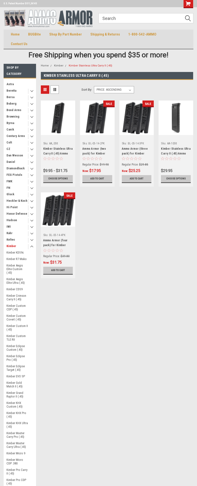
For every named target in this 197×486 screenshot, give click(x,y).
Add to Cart (97, 178)
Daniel (10, 162)
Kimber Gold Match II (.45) (14, 384)
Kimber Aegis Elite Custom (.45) (14, 269)
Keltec (10, 239)
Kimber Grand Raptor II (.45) (14, 394)
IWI (8, 226)
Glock (10, 194)
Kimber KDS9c (15, 252)
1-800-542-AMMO (142, 34)
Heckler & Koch (16, 200)
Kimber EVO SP (15, 376)
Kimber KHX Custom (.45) (14, 404)
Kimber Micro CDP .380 (14, 461)
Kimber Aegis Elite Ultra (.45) (15, 280)
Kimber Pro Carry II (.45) (16, 471)
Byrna (10, 123)
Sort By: (86, 89)
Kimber (11, 246)
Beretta (11, 90)
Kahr (9, 233)
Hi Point (12, 207)
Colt (9, 142)
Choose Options (58, 178)
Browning (12, 116)
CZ (8, 149)
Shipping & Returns (105, 34)
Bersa (10, 97)
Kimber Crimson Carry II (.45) (16, 297)
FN (8, 188)
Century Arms (15, 136)
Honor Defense (16, 213)
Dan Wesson (14, 155)
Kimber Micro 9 (15, 453)
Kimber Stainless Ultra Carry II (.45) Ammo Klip (176, 153)
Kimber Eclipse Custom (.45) (15, 347)
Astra (10, 84)
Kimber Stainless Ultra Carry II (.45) (90, 65)
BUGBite (34, 34)
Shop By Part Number (65, 34)
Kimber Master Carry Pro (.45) (15, 435)
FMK (9, 181)
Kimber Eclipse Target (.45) (15, 368)
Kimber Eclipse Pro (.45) (15, 358)
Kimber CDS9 (14, 289)
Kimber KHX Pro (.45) (16, 414)
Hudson (11, 220)
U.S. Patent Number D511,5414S (20, 3)
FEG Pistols (14, 175)
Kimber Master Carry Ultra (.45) (16, 445)
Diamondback (15, 168)
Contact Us (19, 44)
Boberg (11, 103)
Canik (10, 129)
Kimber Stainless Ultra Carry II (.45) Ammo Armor (58, 153)
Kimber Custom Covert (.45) (16, 317)
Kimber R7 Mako (16, 259)
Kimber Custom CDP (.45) (16, 307)
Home (15, 34)
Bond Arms (13, 110)
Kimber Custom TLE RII (16, 337)
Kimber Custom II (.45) (17, 327)
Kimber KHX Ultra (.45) (17, 424)
